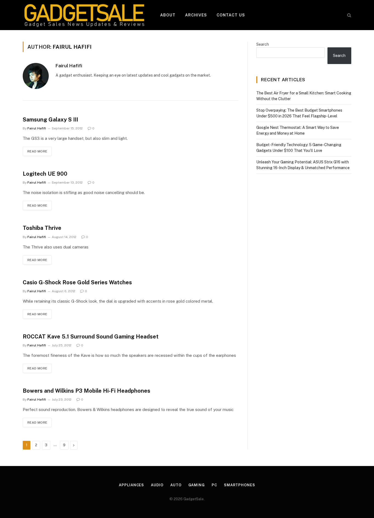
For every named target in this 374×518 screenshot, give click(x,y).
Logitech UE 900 (45, 173)
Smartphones (239, 485)
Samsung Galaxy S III (50, 119)
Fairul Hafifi (69, 65)
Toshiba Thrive (42, 228)
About (168, 15)
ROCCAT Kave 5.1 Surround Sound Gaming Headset (91, 336)
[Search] (348, 15)
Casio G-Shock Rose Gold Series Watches (77, 282)
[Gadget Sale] (84, 15)
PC (214, 485)
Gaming (196, 485)
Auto (176, 485)
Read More (37, 151)
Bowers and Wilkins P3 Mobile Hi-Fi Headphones (86, 390)
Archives (196, 15)
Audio (157, 485)
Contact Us (231, 15)
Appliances (131, 485)
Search (262, 44)
